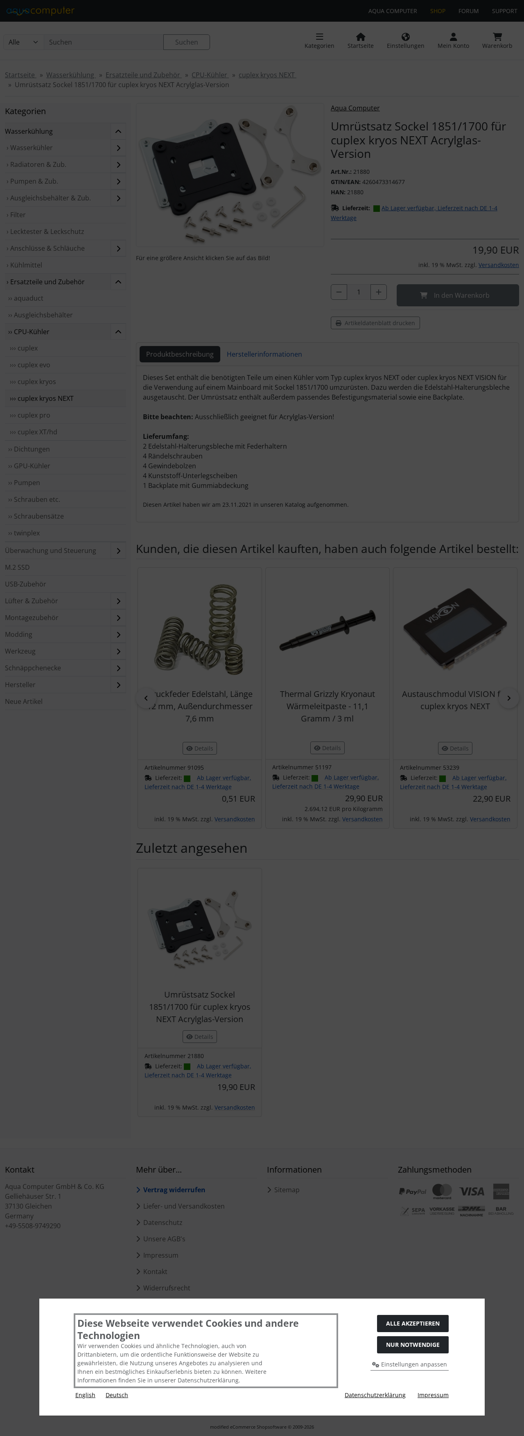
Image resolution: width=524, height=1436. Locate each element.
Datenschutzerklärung (375, 1395)
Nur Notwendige (413, 1344)
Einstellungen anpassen (413, 1364)
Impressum (433, 1395)
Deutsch (117, 1395)
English (85, 1395)
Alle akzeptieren (413, 1323)
